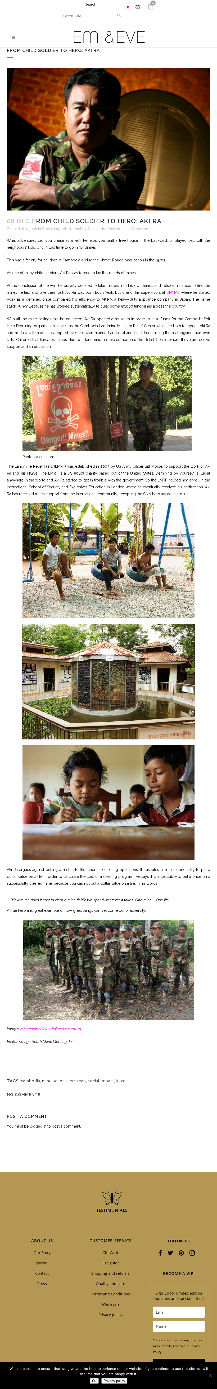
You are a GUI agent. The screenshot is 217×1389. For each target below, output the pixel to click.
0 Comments (140, 229)
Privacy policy (110, 1314)
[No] (210, 1375)
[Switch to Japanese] (128, 6)
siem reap (76, 1081)
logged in (38, 1126)
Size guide (110, 1262)
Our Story (42, 1252)
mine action (53, 1081)
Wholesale (110, 1304)
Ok (94, 1381)
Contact (42, 1273)
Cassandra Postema (106, 229)
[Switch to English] (138, 6)
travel (121, 1081)
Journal (74, 229)
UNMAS (172, 292)
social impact (101, 1081)
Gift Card (110, 1252)
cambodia (30, 1081)
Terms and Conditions (110, 1293)
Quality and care (110, 1283)
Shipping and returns (110, 1273)
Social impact (54, 229)
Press (42, 1283)
